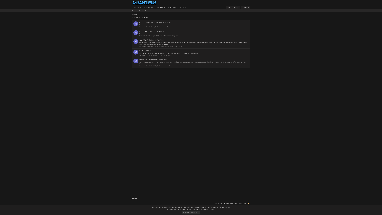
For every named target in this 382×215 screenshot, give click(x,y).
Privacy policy (238, 203)
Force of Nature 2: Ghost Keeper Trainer (155, 22)
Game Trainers (167, 27)
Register (144, 11)
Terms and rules (228, 203)
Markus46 (142, 27)
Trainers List (160, 7)
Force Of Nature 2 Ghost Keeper (152, 31)
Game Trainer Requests (171, 36)
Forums (136, 7)
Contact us (218, 203)
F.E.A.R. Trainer (145, 51)
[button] (140, 7)
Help (245, 203)
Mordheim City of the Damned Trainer (154, 59)
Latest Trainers (148, 7)
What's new (172, 7)
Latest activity (136, 11)
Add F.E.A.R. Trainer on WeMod (151, 40)
